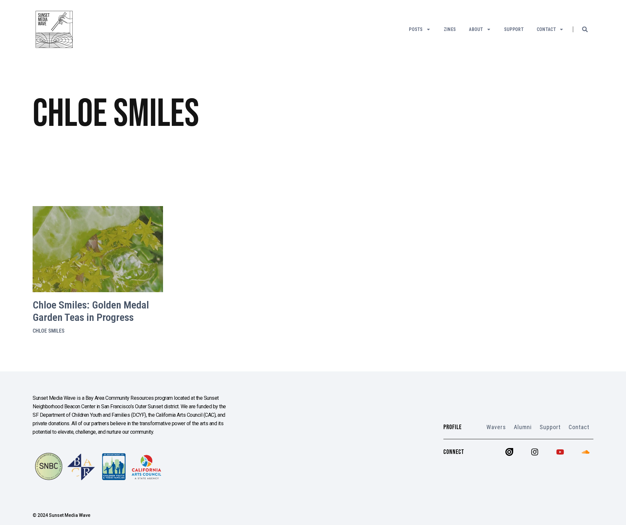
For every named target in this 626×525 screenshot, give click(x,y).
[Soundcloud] (585, 452)
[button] (585, 29)
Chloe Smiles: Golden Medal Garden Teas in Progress (91, 311)
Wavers (496, 427)
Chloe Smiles (49, 331)
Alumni (523, 427)
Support (514, 29)
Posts (416, 29)
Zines (450, 29)
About (476, 29)
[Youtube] (560, 452)
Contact (546, 29)
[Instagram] (535, 452)
